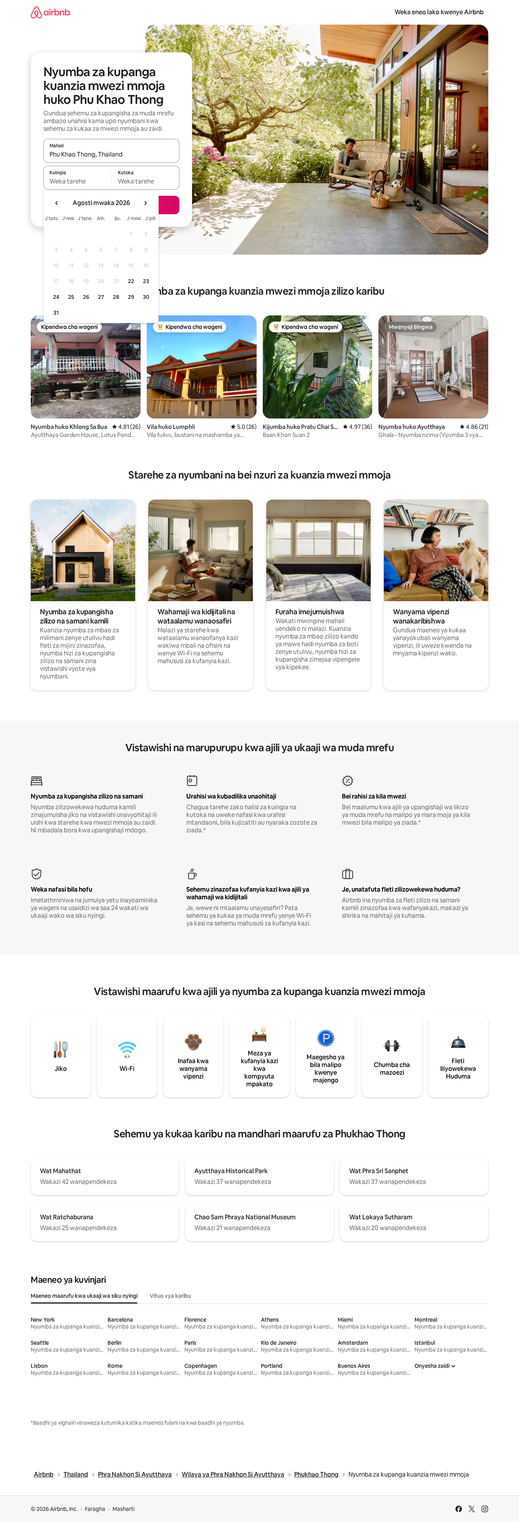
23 (146, 281)
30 (146, 296)
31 (56, 312)
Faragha (95, 1508)
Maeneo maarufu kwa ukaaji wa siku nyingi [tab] (84, 1295)
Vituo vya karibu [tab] (170, 1295)
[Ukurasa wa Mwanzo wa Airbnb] (50, 12)
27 (101, 296)
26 (86, 296)
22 (131, 281)
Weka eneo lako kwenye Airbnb (439, 12)
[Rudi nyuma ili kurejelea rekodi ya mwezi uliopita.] (57, 203)
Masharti (123, 1508)
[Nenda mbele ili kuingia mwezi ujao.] (145, 203)
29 (131, 296)
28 (116, 296)
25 (71, 296)
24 (56, 296)
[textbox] (77, 181)
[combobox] (111, 154)
